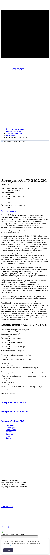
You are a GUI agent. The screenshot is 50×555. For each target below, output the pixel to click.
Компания (10, 425)
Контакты (9, 438)
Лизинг (9, 432)
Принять (8, 550)
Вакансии (9, 434)
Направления (11, 430)
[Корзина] (23, 125)
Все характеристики (9, 211)
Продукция (10, 428)
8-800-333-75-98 (18, 69)
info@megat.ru (6, 527)
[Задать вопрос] (23, 107)
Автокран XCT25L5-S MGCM (13, 421)
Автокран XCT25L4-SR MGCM (14, 412)
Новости (9, 436)
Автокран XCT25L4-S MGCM (13, 403)
